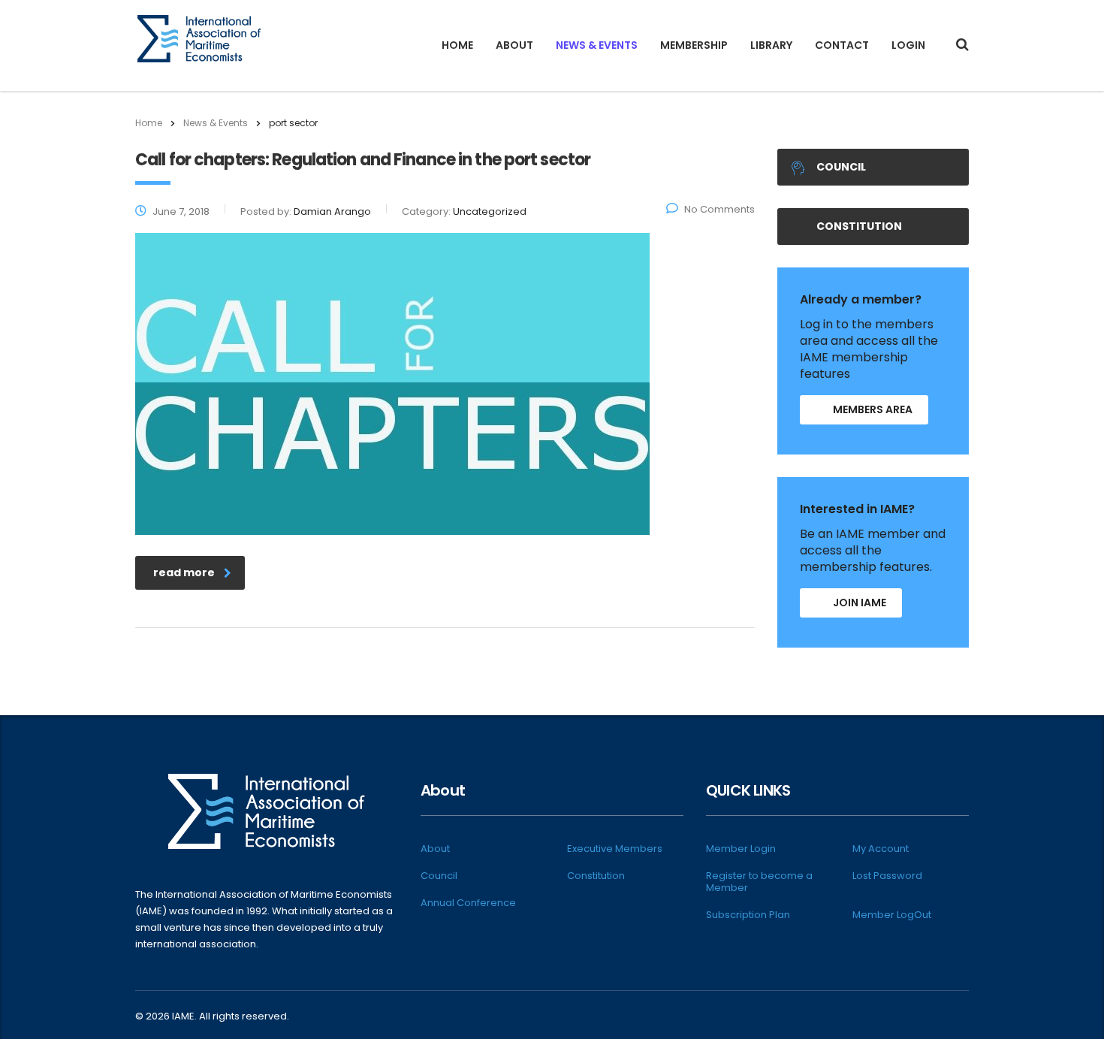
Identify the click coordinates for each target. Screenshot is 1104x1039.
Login (908, 45)
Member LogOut (891, 915)
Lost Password (887, 876)
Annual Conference (468, 903)
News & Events (597, 45)
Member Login (741, 849)
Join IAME (859, 602)
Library (771, 45)
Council (841, 166)
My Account (880, 849)
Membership (694, 45)
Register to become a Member (759, 882)
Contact (842, 45)
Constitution (859, 226)
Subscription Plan (748, 915)
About (514, 45)
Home (457, 45)
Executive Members (614, 849)
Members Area (872, 409)
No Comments (719, 209)
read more (184, 572)
